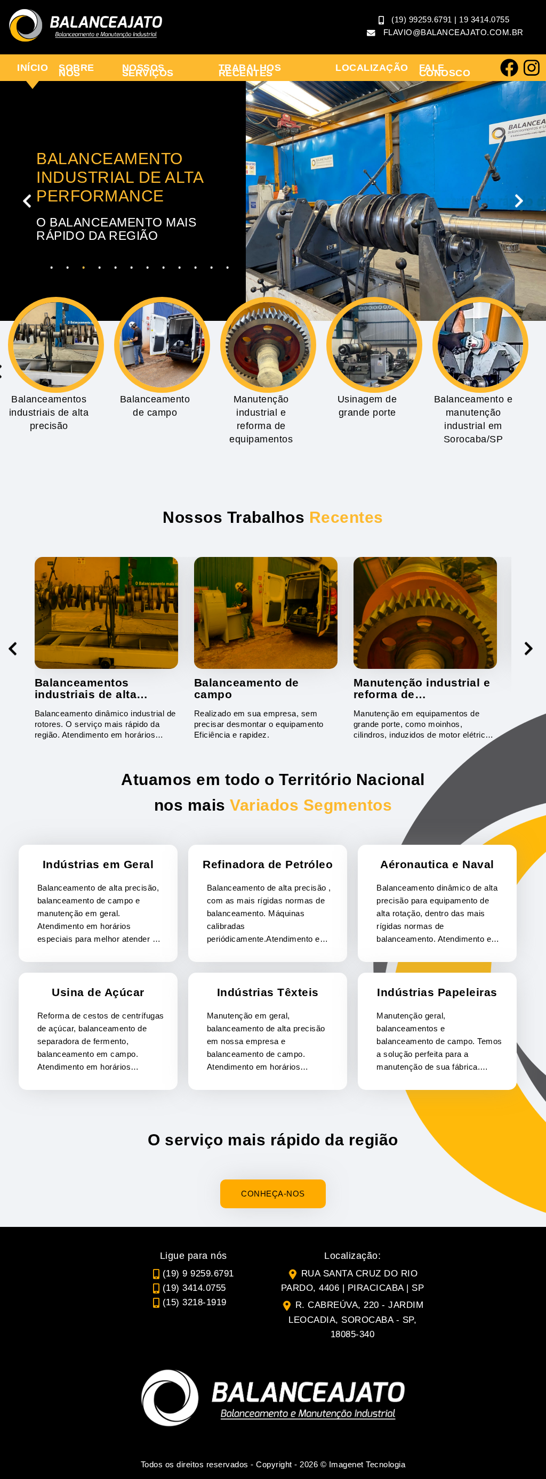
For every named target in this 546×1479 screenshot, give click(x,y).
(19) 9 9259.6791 (198, 1273)
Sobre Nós (76, 70)
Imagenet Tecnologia (367, 1464)
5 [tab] (115, 267)
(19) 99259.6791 (421, 19)
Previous (27, 201)
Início (32, 67)
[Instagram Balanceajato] (532, 68)
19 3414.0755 (484, 19)
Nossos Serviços (148, 70)
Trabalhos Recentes (250, 70)
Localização (371, 67)
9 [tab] (179, 267)
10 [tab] (195, 267)
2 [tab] (67, 267)
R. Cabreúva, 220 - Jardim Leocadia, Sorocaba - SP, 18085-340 (355, 1319)
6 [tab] (131, 267)
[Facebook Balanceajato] (509, 68)
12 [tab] (227, 267)
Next (519, 201)
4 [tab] (99, 267)
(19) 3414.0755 (194, 1288)
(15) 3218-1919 (195, 1302)
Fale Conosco (445, 70)
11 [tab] (211, 267)
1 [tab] (51, 267)
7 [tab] (147, 267)
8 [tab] (163, 267)
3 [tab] (83, 267)
